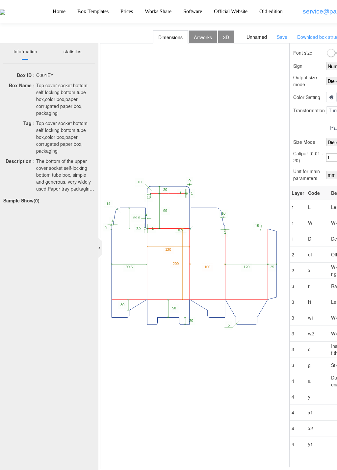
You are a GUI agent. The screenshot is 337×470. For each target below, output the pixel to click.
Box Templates (93, 11)
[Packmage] (2, 11)
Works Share (158, 11)
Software (192, 11)
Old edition (271, 11)
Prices (126, 11)
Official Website (230, 11)
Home (59, 11)
